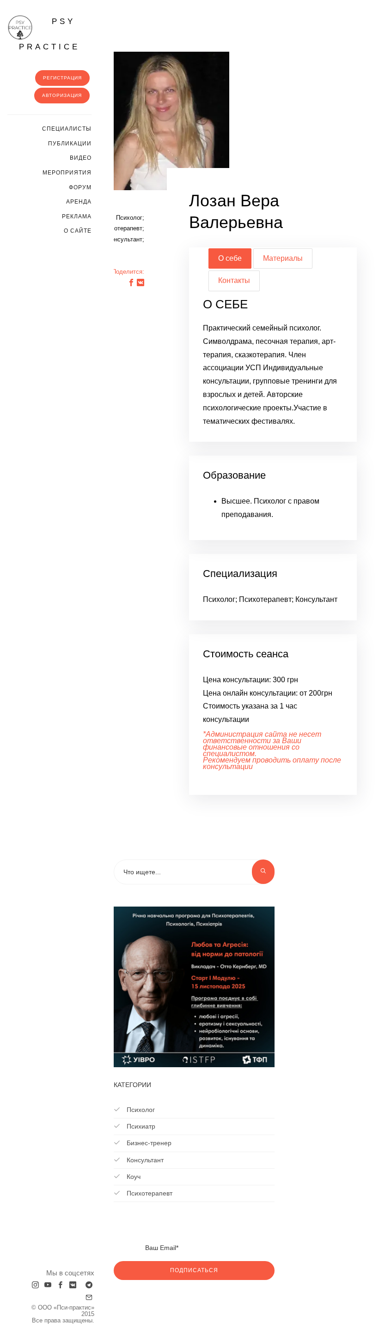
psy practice (49, 34)
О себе (230, 258)
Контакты (234, 280)
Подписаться (194, 1270)
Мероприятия (67, 172)
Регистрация (62, 77)
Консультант (144, 1160)
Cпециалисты (67, 129)
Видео (81, 158)
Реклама (77, 216)
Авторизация (62, 95)
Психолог (140, 1109)
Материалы (283, 258)
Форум (80, 187)
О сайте (78, 231)
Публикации (70, 143)
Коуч (133, 1176)
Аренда (79, 201)
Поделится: (128, 271)
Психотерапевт (148, 1193)
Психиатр (140, 1126)
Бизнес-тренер (148, 1143)
